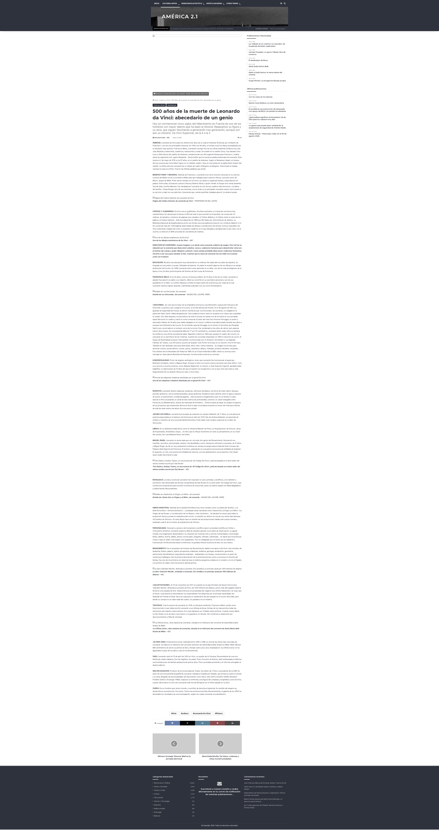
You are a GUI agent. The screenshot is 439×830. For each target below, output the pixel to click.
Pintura (219, 713)
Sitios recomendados (277, 29)
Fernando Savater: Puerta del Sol (274, 783)
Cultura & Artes (169, 3)
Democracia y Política (162, 783)
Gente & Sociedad (214, 3)
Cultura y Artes (164, 100)
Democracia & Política (191, 3)
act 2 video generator (252, 805)
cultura (185, 713)
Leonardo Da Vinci (202, 713)
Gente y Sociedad (160, 786)
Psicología (157, 812)
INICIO (156, 3)
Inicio (156, 100)
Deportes (157, 805)
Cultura (156, 794)
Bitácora (157, 816)
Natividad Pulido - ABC (162, 137)
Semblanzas (172, 105)
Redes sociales (159, 808)
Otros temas (158, 797)
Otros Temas (232, 3)
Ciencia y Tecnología (161, 801)
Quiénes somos (262, 29)
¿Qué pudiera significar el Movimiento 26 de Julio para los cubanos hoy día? (198, 29)
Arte (174, 713)
